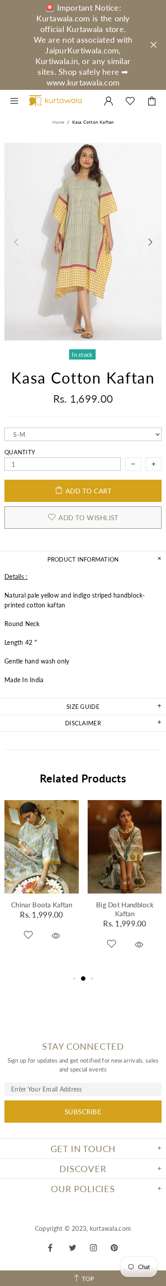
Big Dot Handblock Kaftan (125, 909)
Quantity (19, 452)
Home (58, 122)
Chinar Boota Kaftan (41, 905)
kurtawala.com (55, 101)
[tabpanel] (41, 882)
